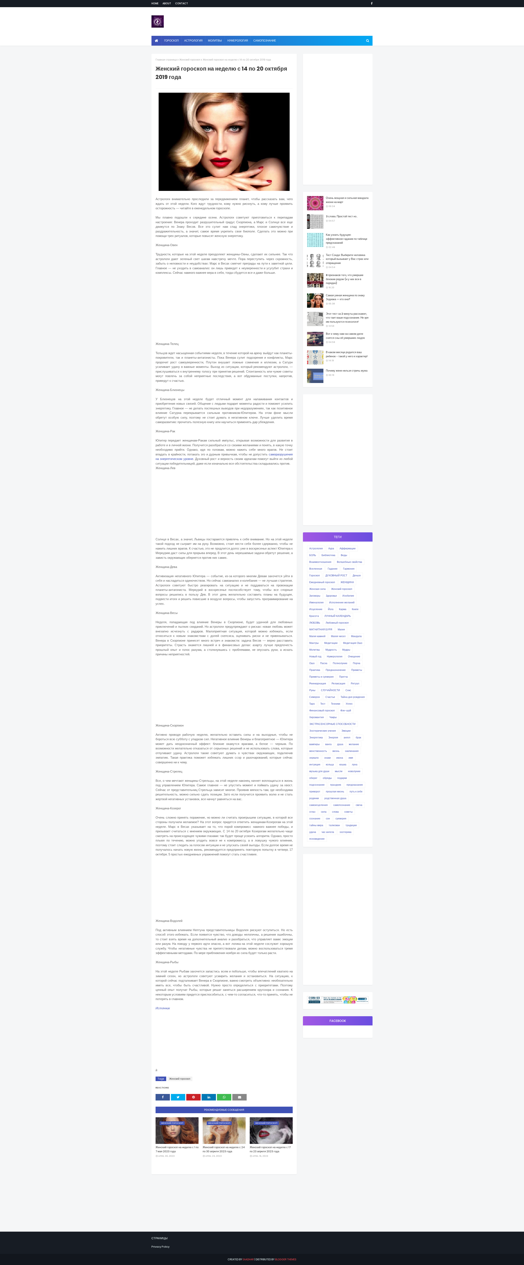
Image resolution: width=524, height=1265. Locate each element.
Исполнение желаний (342, 602)
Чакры (333, 717)
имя (351, 757)
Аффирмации (348, 548)
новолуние (354, 771)
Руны (312, 690)
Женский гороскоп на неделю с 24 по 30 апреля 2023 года (224, 1149)
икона (339, 757)
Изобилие (348, 595)
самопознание (341, 805)
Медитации (331, 643)
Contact (181, 3)
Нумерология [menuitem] (237, 41)
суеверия (340, 818)
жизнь (335, 751)
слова (335, 811)
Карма (342, 609)
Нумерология (334, 656)
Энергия (333, 737)
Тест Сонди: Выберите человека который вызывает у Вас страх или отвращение (347, 259)
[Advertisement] (224, 308)
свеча (359, 805)
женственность (318, 751)
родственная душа (335, 798)
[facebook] (371, 3)
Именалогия (316, 602)
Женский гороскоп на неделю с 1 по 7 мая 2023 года (177, 1149)
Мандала (356, 636)
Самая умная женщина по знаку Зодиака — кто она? (345, 297)
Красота (314, 616)
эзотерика (345, 832)
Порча (356, 663)
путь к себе (356, 791)
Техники (335, 703)
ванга (328, 744)
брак (358, 737)
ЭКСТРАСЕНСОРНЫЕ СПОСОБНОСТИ (332, 724)
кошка (342, 764)
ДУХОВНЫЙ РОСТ (336, 575)
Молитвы (314, 649)
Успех (349, 703)
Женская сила (317, 589)
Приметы (356, 670)
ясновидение (317, 838)
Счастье (330, 697)
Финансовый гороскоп (322, 710)
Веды (344, 555)
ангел (347, 737)
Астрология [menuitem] (193, 41)
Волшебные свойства (349, 562)
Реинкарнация (317, 683)
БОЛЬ (312, 555)
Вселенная (315, 568)
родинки (314, 798)
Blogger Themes (285, 1259)
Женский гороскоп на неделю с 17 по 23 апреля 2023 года (270, 1149)
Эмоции (346, 730)
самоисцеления (318, 805)
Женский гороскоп (189, 59)
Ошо (312, 663)
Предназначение (336, 670)
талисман (334, 825)
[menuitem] (156, 41)
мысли (338, 771)
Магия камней (317, 636)
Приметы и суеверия (321, 676)
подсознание (317, 784)
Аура (331, 548)
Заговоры (314, 595)
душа (340, 744)
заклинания (352, 751)
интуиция (314, 764)
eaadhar (248, 1259)
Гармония (349, 568)
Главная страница (166, 59)
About (167, 3)
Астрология (316, 548)
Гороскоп (314, 575)
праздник (335, 784)
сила (323, 811)
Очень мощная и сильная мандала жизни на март (347, 200)
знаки (327, 757)
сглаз (312, 811)
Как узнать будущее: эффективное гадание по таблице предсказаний (346, 239)
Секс (348, 690)
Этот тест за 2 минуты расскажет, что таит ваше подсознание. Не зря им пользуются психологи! (347, 318)
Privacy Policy (160, 1247)
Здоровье (331, 595)
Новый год (315, 656)
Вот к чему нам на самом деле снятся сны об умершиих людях (345, 336)
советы (348, 811)
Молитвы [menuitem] (215, 41)
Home (154, 3)
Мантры (314, 643)
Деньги (357, 575)
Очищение (354, 656)
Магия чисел (338, 636)
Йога (330, 609)
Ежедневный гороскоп (322, 582)
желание (354, 744)
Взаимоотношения (320, 562)
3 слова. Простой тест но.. (342, 216)
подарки (342, 778)
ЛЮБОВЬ (314, 622)
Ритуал (355, 683)
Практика (314, 670)
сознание (314, 818)
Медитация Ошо (352, 643)
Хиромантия (316, 717)
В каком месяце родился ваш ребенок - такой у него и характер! (347, 354)
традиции (351, 825)
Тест (322, 703)
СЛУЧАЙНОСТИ (330, 690)
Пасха (323, 663)
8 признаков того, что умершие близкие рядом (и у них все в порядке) (344, 279)
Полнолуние (340, 663)
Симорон (314, 697)
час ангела (328, 832)
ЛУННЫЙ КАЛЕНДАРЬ (337, 616)
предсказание (355, 784)
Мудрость (331, 649)
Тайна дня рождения (353, 697)
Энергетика (316, 737)
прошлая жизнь (335, 791)
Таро (312, 703)
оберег (313, 778)
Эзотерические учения (322, 730)
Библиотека (328, 555)
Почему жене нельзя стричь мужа (346, 371)
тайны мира (316, 825)
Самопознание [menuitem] (264, 41)
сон (328, 818)
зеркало (314, 757)
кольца (330, 764)
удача (312, 832)
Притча (343, 676)
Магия (341, 629)
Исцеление (315, 609)
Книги (355, 609)
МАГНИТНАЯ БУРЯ (320, 629)
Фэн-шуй (345, 710)
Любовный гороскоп (337, 622)
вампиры (314, 744)
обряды (327, 778)
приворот (314, 791)
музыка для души (319, 771)
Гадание (333, 568)
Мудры (346, 649)
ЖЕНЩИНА (347, 582)
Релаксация (338, 683)
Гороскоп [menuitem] (171, 41)
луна (354, 764)
